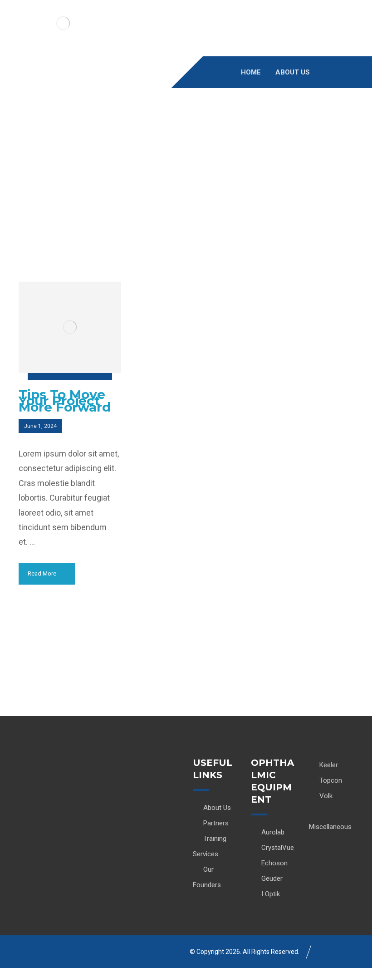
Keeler (328, 765)
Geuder (272, 878)
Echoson (274, 863)
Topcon (330, 780)
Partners (216, 823)
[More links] (338, 72)
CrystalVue (277, 848)
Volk (326, 796)
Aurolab (272, 832)
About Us (217, 808)
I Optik (270, 894)
